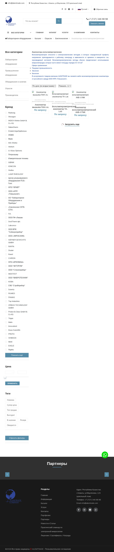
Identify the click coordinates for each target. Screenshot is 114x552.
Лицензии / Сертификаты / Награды (56, 535)
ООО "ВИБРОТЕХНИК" (18, 278)
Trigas (10, 318)
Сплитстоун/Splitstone (17, 131)
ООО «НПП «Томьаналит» (14, 192)
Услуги (65, 33)
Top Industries (14, 301)
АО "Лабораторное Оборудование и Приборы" (16, 200)
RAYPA (11, 246)
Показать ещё (17, 355)
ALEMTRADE (37, 549)
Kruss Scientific (14, 330)
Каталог (52, 33)
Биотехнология (61, 38)
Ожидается (11, 425)
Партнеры (45, 519)
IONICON (12, 166)
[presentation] (7, 474)
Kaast (10, 254)
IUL (9, 214)
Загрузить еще (72, 124)
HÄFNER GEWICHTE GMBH (17, 241)
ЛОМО (11, 135)
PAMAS (11, 297)
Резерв (23, 420)
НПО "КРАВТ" (14, 187)
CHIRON (11, 258)
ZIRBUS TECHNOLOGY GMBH (17, 306)
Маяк (10, 139)
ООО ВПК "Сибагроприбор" (15, 230)
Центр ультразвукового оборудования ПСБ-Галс (17, 180)
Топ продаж (12, 410)
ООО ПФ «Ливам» (15, 217)
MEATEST (12, 274)
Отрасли (48, 38)
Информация (46, 499)
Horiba (11, 170)
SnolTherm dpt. (14, 221)
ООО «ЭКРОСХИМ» (16, 236)
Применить (12, 383)
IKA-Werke (12, 143)
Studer (11, 250)
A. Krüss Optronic (15, 150)
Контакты (94, 33)
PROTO (11, 334)
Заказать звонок (97, 23)
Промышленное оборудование (12, 73)
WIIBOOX (12, 338)
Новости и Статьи (48, 523)
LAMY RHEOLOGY (15, 174)
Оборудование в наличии (15, 82)
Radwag (11, 113)
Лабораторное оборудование (19, 38)
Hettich (11, 147)
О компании (79, 33)
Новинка (10, 400)
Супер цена (12, 405)
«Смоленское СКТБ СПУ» (16, 208)
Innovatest (12, 326)
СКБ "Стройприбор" (16, 285)
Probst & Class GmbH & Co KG (17, 313)
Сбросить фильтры (17, 438)
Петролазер (13, 154)
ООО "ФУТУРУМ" (15, 266)
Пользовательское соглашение (58, 549)
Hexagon (12, 116)
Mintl (10, 342)
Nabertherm (13, 127)
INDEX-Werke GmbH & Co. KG (17, 121)
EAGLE (11, 346)
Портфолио (45, 515)
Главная (39, 33)
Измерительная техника (18, 158)
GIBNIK (11, 162)
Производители (11, 95)
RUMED (11, 293)
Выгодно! (11, 415)
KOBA (10, 281)
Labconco (12, 225)
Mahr (10, 322)
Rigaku (11, 349)
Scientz (11, 289)
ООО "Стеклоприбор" (17, 270)
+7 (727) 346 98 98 (98, 19)
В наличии (11, 420)
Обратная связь (102, 9)
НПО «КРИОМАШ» (16, 262)
